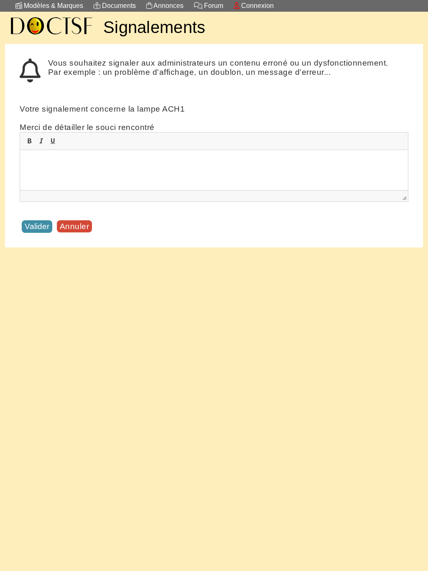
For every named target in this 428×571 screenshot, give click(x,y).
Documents (118, 5)
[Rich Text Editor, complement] (214, 170)
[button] (29, 140)
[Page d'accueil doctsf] (51, 35)
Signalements (154, 27)
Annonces (167, 5)
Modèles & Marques (52, 5)
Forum (212, 5)
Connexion (256, 5)
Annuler (74, 226)
